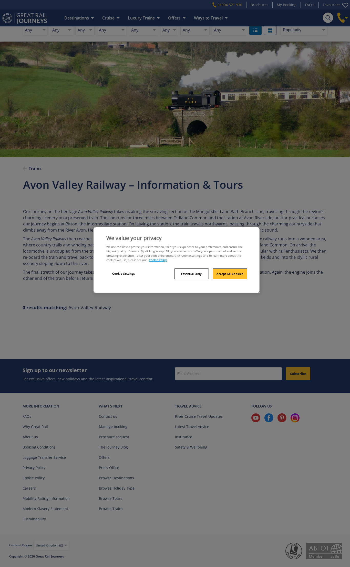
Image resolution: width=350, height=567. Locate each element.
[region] (177, 260)
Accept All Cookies (230, 274)
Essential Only (191, 274)
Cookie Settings (123, 273)
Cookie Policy (158, 260)
